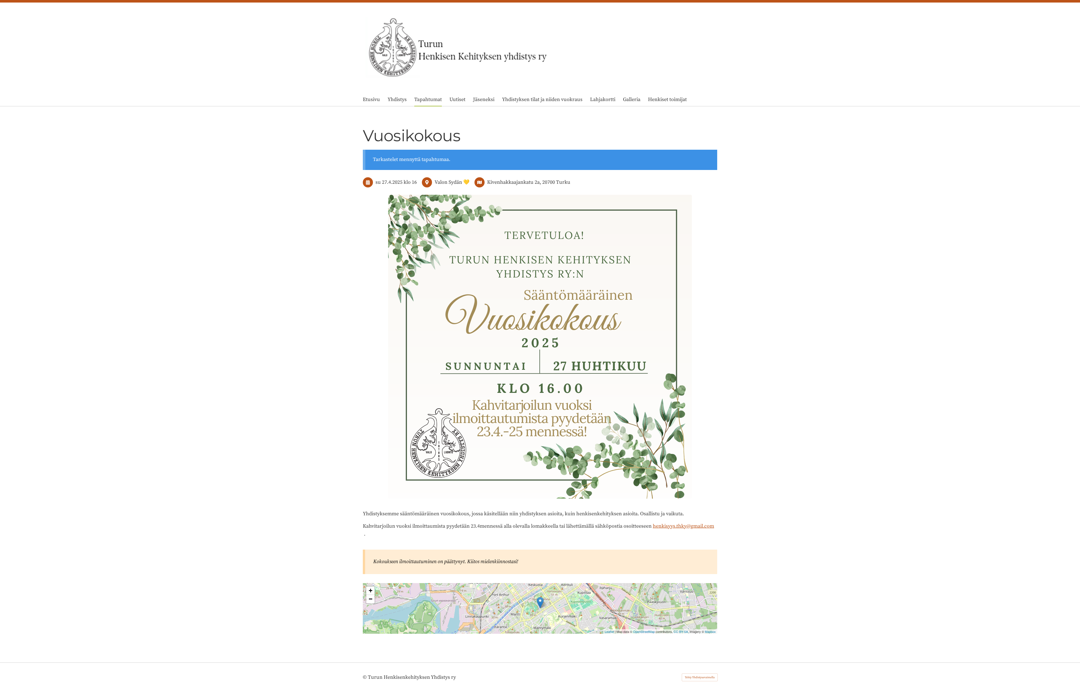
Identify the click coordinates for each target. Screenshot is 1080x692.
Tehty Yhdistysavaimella (700, 677)
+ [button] (370, 590)
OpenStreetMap (644, 631)
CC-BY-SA (681, 631)
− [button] (370, 599)
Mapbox (710, 631)
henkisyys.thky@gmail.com (683, 526)
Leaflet (609, 631)
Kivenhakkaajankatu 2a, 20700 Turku (528, 182)
